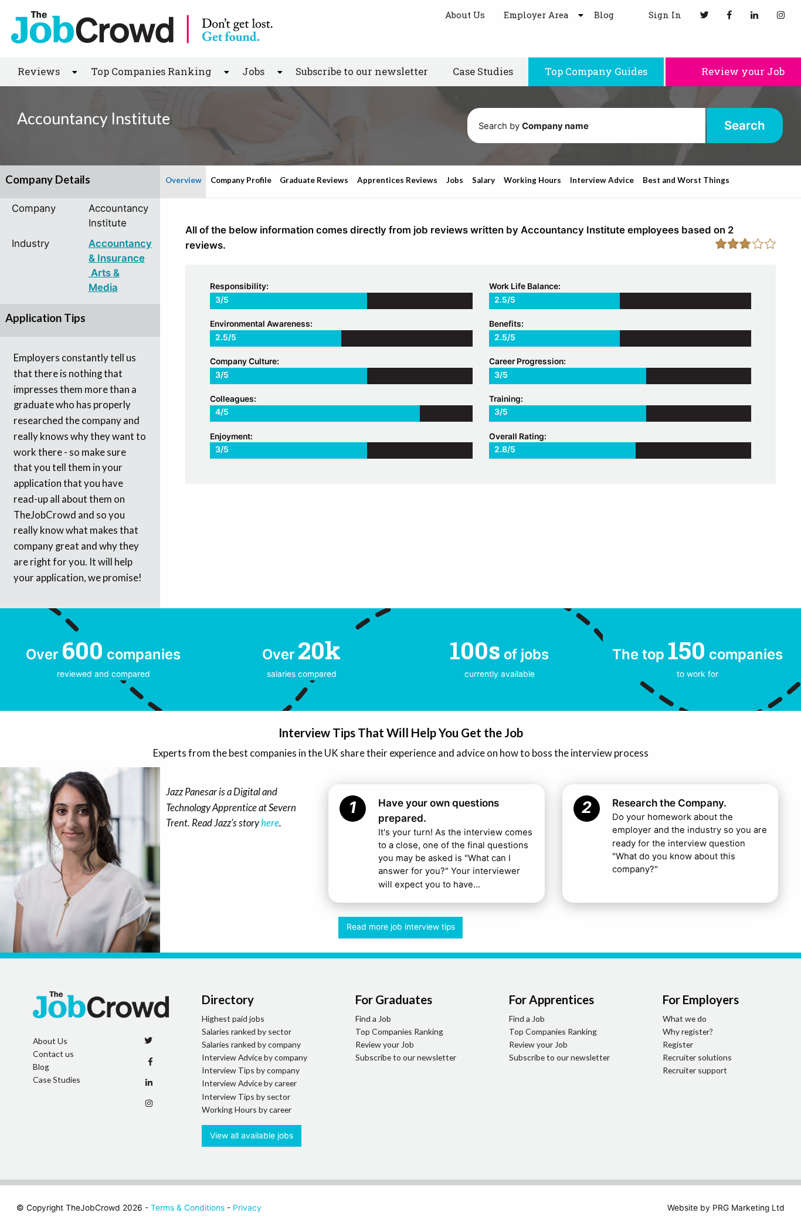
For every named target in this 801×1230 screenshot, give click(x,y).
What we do (685, 1019)
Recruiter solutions (697, 1057)
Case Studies (483, 71)
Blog (604, 15)
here (270, 822)
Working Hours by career (246, 1109)
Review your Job (742, 71)
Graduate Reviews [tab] (314, 180)
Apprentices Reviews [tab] (397, 180)
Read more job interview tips (401, 926)
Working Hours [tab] (532, 180)
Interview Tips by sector (246, 1097)
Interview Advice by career (249, 1083)
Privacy (247, 1207)
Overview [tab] (183, 180)
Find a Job (373, 1019)
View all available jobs (251, 1135)
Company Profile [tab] (241, 180)
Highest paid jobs (233, 1019)
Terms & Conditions (188, 1207)
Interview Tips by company (251, 1070)
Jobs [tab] (454, 180)
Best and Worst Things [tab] (686, 180)
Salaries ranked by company (251, 1044)
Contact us (53, 1054)
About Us (465, 15)
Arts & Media (104, 280)
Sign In (663, 15)
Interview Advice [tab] (602, 180)
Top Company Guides (596, 71)
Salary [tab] (483, 180)
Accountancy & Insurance (120, 251)
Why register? (688, 1031)
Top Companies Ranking (399, 1031)
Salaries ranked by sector (246, 1031)
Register (678, 1044)
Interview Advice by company (254, 1057)
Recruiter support (695, 1070)
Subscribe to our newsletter (362, 71)
